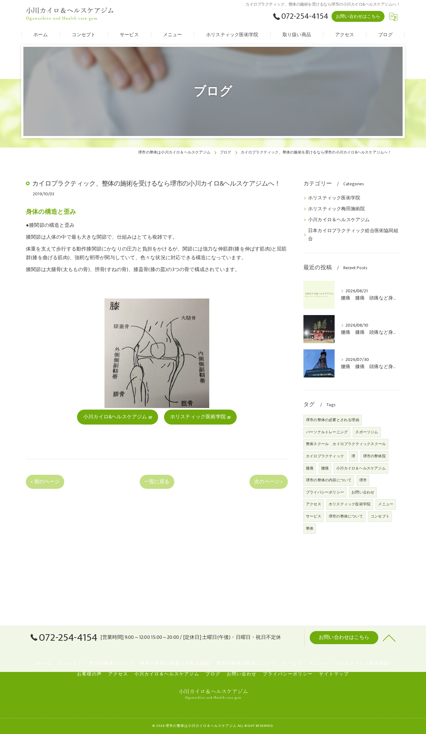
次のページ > (268, 482)
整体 (309, 528)
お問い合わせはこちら (358, 16)
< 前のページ (45, 482)
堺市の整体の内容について (328, 480)
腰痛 (325, 468)
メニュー (385, 504)
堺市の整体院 (374, 456)
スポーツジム (366, 432)
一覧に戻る (157, 482)
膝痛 (309, 468)
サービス (313, 516)
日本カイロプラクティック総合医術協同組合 (353, 235)
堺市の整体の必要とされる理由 (332, 420)
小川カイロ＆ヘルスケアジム (339, 220)
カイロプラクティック (325, 456)
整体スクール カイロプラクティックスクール (346, 444)
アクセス (313, 504)
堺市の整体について (346, 516)
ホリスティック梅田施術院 (336, 209)
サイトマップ (334, 674)
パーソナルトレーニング (327, 432)
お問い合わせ (362, 492)
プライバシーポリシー (325, 492)
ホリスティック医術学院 (334, 198)
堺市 (363, 480)
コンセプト (380, 516)
